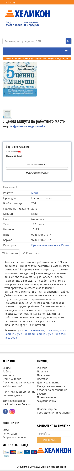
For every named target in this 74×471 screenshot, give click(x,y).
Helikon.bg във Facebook (18, 404)
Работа (7, 371)
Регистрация (10, 433)
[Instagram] (12, 411)
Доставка (42, 379)
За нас (6, 368)
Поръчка (42, 371)
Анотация (11, 253)
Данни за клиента (48, 382)
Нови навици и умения (43, 334)
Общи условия (12, 379)
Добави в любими (38, 172)
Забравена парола (14, 437)
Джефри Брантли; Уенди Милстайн (27, 126)
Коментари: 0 (10, 187)
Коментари (32, 253)
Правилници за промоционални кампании (54, 410)
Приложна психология (45, 245)
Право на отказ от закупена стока (48, 399)
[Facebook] (5, 411)
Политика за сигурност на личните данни (19, 393)
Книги (65, 245)
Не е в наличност (37, 164)
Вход (6, 430)
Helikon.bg (10, 2)
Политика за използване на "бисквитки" (18, 384)
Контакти (8, 375)
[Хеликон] (27, 10)
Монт (34, 193)
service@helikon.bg (14, 400)
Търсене (42, 368)
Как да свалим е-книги (51, 386)
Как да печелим (34, 330)
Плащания (43, 375)
